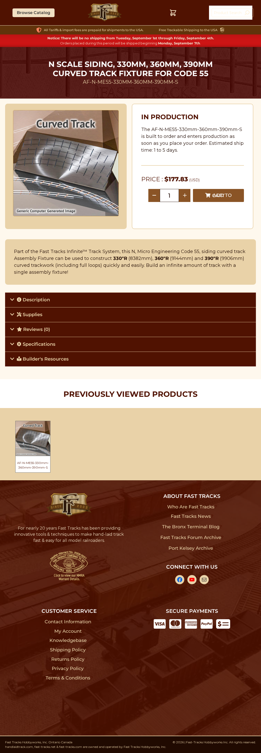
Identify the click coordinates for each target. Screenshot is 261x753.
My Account (68, 631)
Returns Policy (68, 659)
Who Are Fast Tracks (190, 507)
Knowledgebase (67, 640)
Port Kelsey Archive (190, 548)
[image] (66, 163)
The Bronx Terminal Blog (190, 527)
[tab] (130, 299)
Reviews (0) (36, 329)
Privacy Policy (68, 668)
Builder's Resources (45, 359)
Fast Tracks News (191, 516)
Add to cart (222, 195)
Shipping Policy (68, 650)
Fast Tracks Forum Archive (190, 537)
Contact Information (68, 622)
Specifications (38, 344)
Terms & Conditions (68, 678)
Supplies (31, 314)
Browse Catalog (33, 12)
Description (35, 300)
